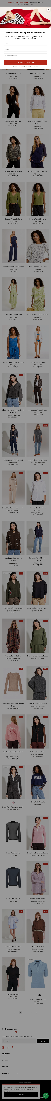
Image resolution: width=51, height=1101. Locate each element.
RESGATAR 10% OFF (25, 62)
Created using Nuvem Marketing (25, 67)
